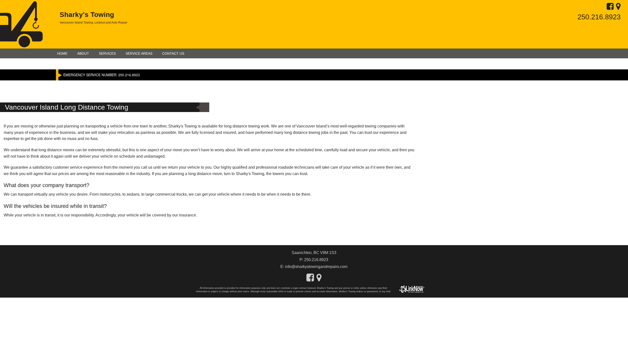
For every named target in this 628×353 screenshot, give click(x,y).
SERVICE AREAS (139, 53)
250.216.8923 (599, 17)
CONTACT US (173, 53)
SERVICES (107, 53)
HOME (62, 53)
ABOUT (83, 53)
